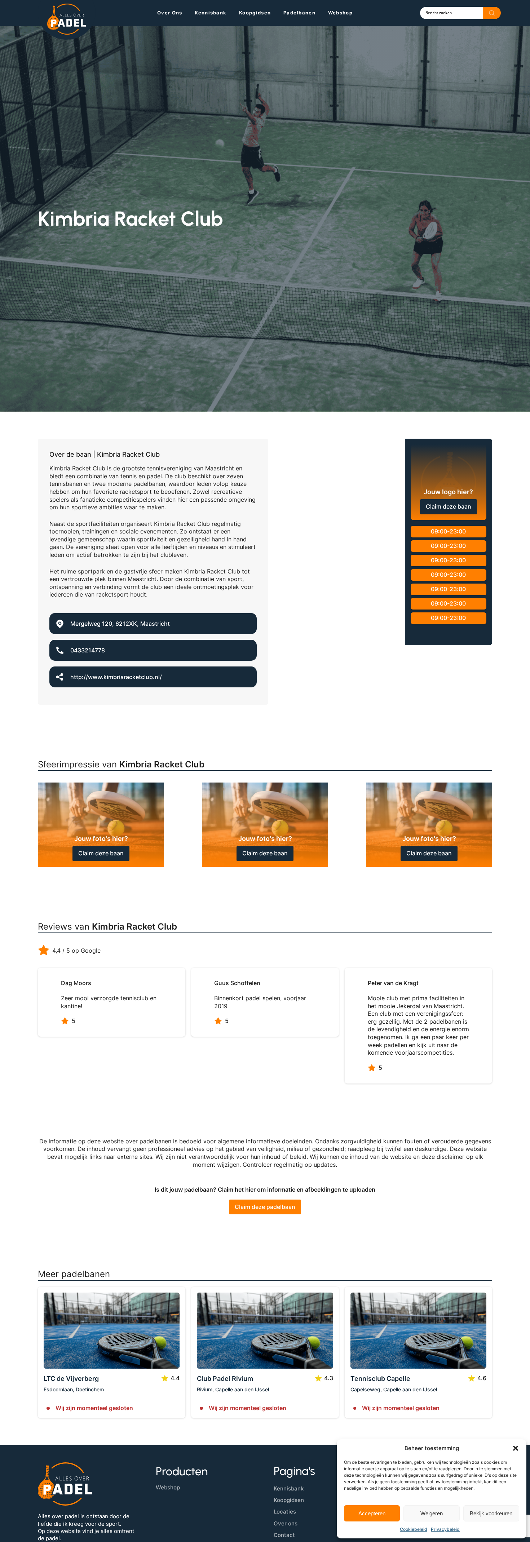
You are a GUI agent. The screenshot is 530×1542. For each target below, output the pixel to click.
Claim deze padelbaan (265, 1206)
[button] (515, 1448)
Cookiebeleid (413, 1529)
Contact (284, 1535)
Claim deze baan (448, 506)
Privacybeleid (445, 1529)
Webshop (340, 12)
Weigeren (431, 1513)
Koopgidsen (255, 12)
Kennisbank (210, 12)
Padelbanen (299, 12)
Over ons (169, 12)
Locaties (285, 1511)
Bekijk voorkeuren (491, 1513)
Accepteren (371, 1513)
